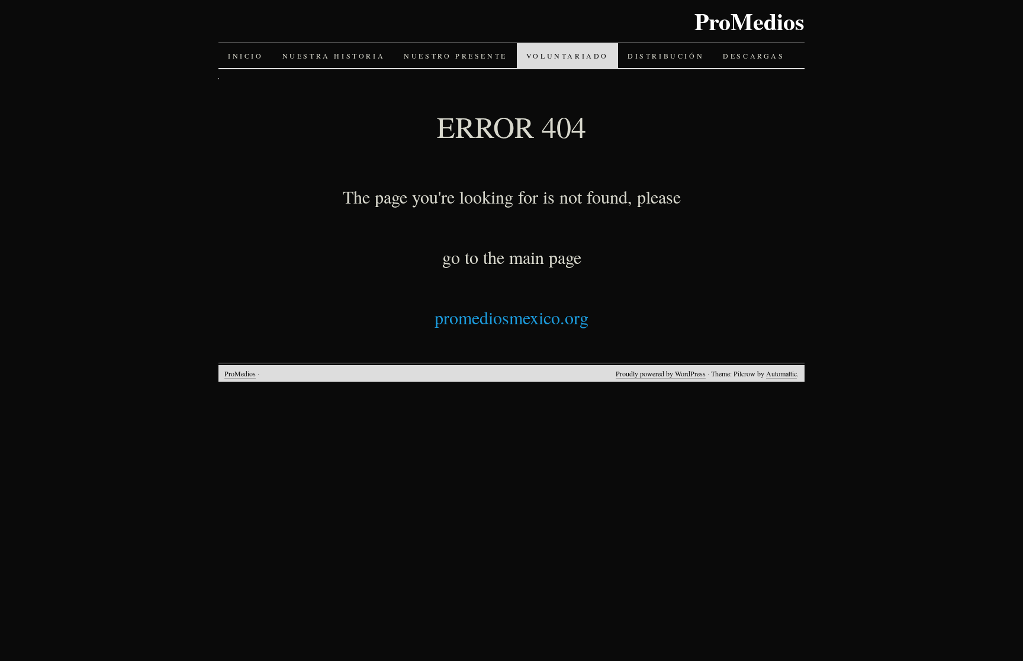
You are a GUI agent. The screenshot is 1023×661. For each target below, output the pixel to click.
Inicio (245, 55)
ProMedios (749, 21)
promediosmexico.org (511, 317)
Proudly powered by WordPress (661, 373)
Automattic (781, 373)
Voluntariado (567, 55)
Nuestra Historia (333, 55)
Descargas (753, 55)
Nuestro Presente (455, 55)
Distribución (666, 55)
